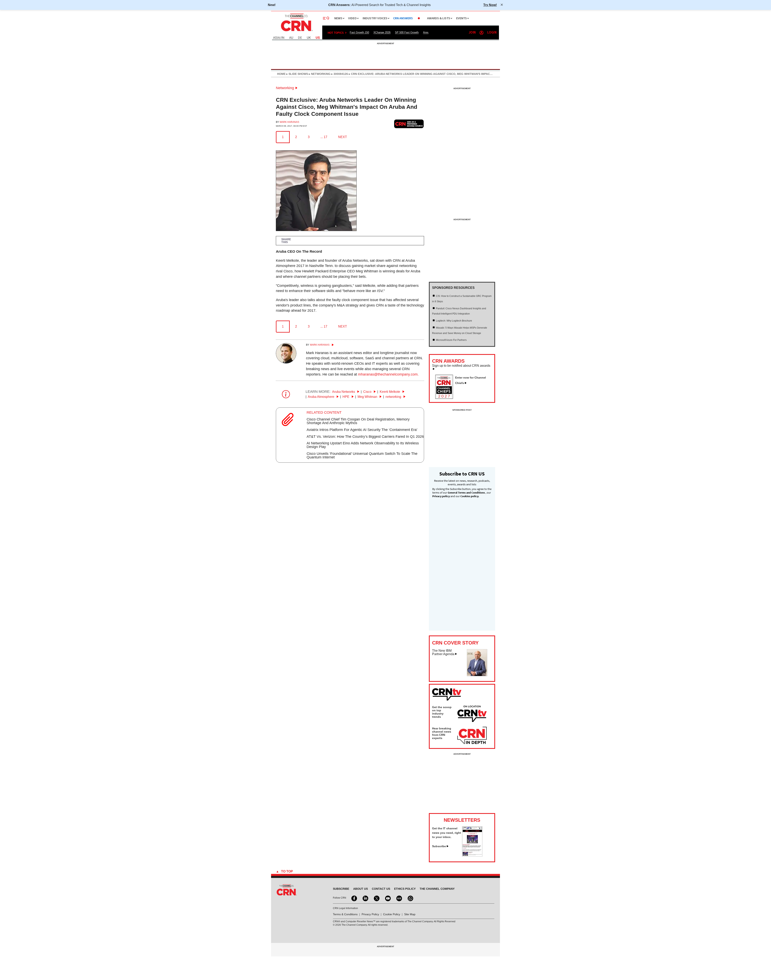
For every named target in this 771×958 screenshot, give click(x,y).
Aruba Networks (344, 391)
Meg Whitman (368, 396)
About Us (360, 888)
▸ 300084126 (339, 73)
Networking (285, 88)
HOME (281, 73)
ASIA (276, 38)
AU (291, 38)
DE (300, 38)
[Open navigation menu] (326, 18)
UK (309, 38)
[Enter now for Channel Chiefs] (445, 397)
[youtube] (387, 898)
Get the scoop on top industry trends (442, 712)
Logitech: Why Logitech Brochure (454, 320)
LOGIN (492, 32)
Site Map (409, 914)
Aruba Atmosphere (321, 396)
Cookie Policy (391, 914)
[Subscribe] (472, 855)
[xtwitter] (376, 898)
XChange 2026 (382, 32)
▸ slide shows (297, 73)
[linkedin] (365, 898)
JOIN (472, 32)
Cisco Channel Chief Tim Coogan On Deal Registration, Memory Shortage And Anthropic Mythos (358, 421)
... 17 (323, 137)
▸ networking (319, 73)
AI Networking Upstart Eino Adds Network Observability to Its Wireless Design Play (363, 445)
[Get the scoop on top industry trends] (472, 714)
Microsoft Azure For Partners (451, 340)
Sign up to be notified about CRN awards (461, 365)
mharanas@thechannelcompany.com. (388, 374)
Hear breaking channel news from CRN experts (441, 733)
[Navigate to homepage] (296, 32)
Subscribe (439, 846)
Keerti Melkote (390, 391)
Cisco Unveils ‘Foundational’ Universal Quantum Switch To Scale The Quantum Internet (362, 455)
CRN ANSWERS (403, 18)
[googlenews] (398, 898)
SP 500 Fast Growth (407, 32)
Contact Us (381, 888)
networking (394, 396)
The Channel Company (437, 888)
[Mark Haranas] (286, 362)
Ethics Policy (405, 888)
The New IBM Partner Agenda (443, 652)
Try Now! (490, 5)
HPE (346, 396)
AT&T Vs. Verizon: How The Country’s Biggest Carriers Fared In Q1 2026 (365, 437)
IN (282, 38)
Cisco (367, 391)
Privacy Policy (370, 914)
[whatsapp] (410, 898)
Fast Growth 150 (359, 32)
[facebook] (353, 898)
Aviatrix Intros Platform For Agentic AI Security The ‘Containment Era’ (362, 430)
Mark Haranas (289, 122)
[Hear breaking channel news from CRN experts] (472, 735)
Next (342, 137)
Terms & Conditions (345, 914)
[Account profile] (481, 33)
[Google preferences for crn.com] (409, 123)
